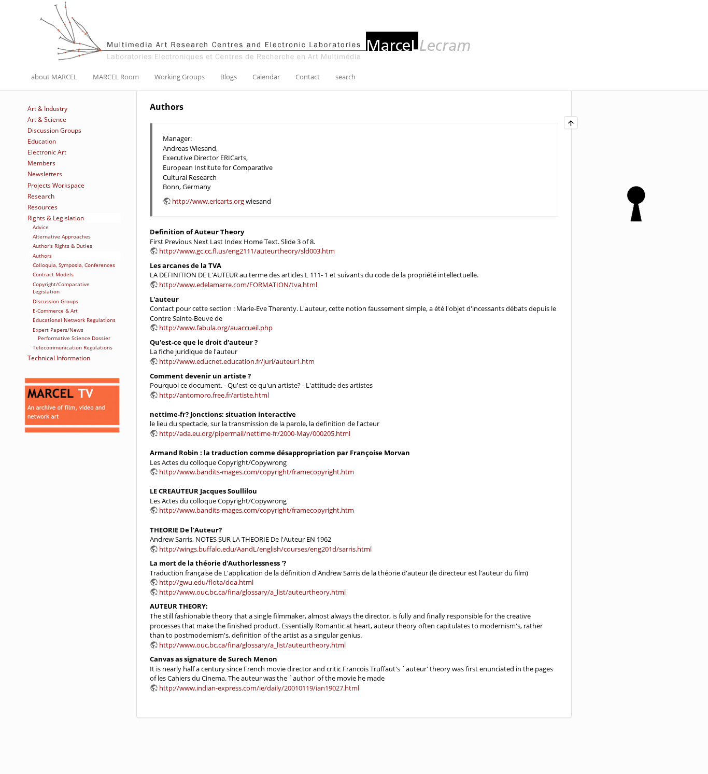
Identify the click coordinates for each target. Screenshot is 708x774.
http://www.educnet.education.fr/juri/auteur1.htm (237, 361)
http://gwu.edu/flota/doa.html (206, 582)
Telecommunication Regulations (72, 347)
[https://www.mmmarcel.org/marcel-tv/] (72, 405)
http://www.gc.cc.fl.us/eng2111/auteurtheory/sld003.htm (247, 251)
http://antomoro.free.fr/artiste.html (214, 395)
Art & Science (46, 119)
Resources (42, 207)
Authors (42, 255)
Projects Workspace (55, 185)
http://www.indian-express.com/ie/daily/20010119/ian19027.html (259, 688)
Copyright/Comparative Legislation (61, 287)
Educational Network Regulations (74, 319)
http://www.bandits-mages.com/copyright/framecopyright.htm (256, 471)
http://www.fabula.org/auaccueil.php (216, 327)
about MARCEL (54, 76)
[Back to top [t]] (570, 123)
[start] (256, 30)
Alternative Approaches (62, 236)
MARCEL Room (116, 76)
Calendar (266, 76)
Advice (41, 227)
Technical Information (58, 358)
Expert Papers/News (58, 329)
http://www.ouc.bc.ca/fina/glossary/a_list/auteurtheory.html (252, 592)
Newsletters (44, 174)
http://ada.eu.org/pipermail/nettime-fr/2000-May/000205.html (254, 433)
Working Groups (179, 76)
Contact (307, 76)
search (345, 76)
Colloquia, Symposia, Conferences (74, 265)
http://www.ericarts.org (208, 201)
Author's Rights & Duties (62, 245)
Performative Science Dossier (74, 338)
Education (41, 141)
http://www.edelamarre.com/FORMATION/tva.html (238, 284)
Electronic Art (46, 152)
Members (41, 163)
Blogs (228, 76)
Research (40, 196)
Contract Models (53, 274)
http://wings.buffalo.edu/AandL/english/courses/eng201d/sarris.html (265, 549)
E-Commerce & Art (55, 310)
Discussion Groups (54, 130)
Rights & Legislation (55, 218)
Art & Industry (47, 108)
